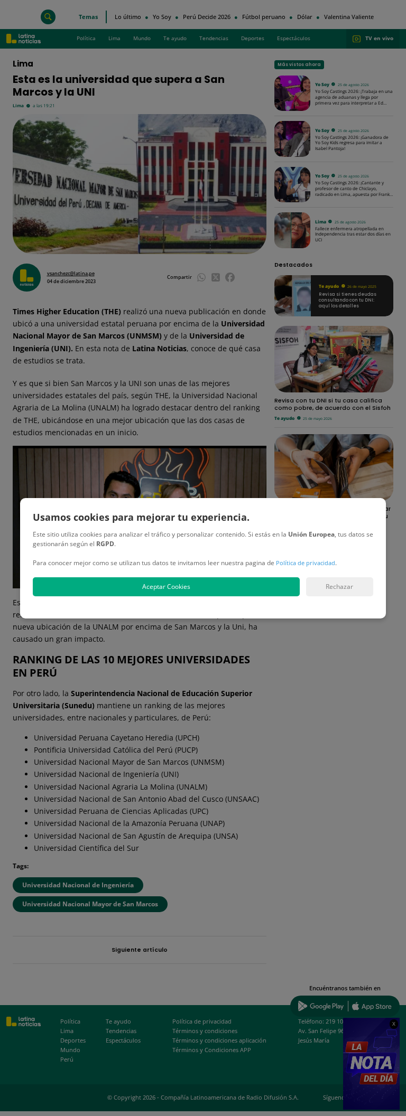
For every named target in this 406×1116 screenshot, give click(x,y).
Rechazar (339, 586)
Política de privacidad (305, 563)
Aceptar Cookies (166, 586)
